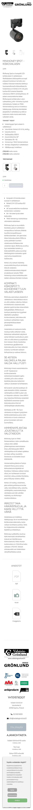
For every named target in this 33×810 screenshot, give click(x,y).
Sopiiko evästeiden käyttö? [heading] (16, 762)
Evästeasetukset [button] (12, 795)
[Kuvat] (17, 600)
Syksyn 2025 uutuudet (16, 753)
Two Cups (16, 747)
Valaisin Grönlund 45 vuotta (16, 740)
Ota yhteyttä (16, 727)
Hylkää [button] (12, 790)
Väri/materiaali (7, 159)
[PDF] (17, 581)
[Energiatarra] (17, 619)
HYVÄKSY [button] (17, 800)
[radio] (7, 167)
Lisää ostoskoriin (16, 185)
